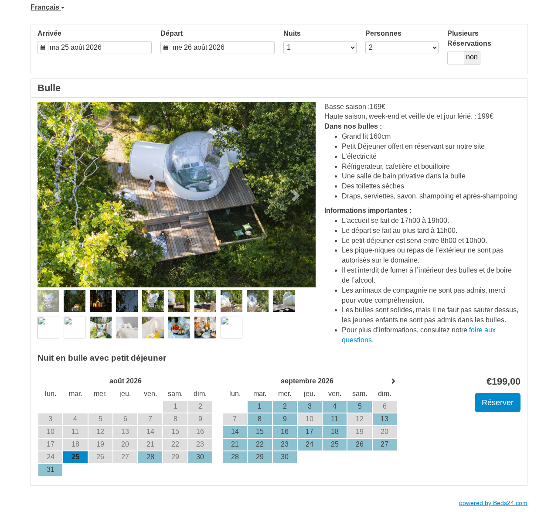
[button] (58, 195)
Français (46, 7)
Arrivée (49, 33)
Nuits (292, 33)
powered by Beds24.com (493, 503)
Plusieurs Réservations (469, 38)
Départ (171, 33)
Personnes (383, 33)
